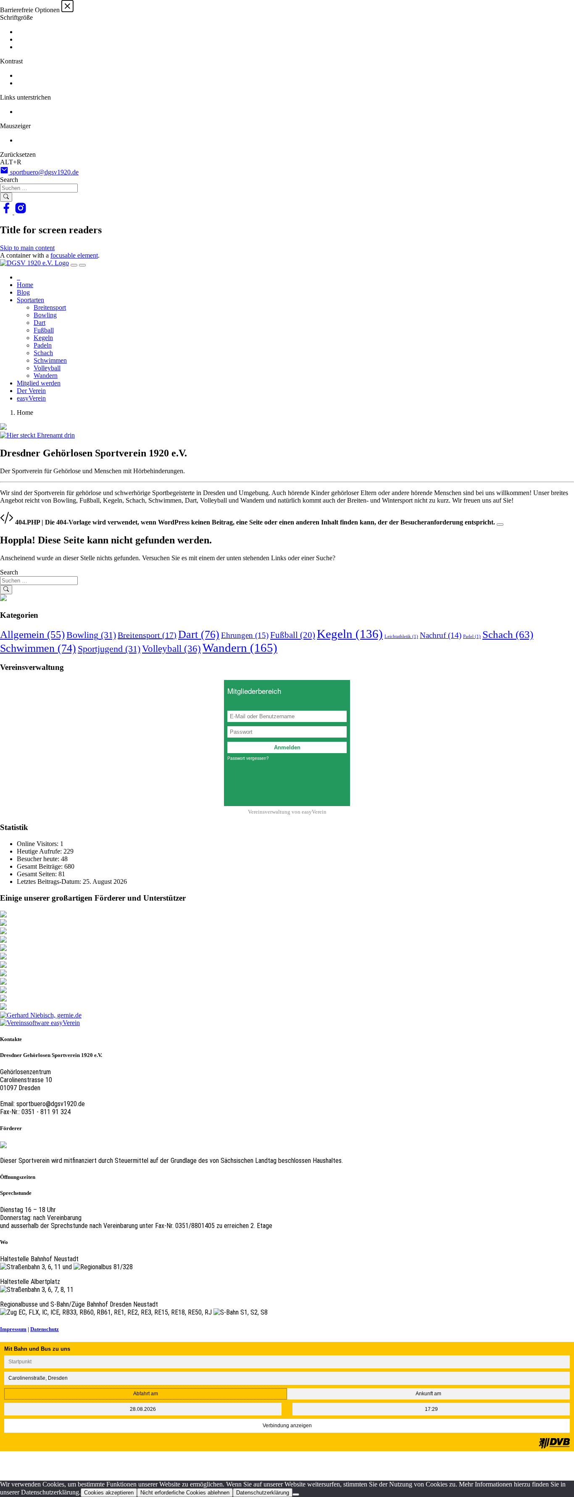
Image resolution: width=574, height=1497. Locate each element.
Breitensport (50, 307)
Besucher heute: (39, 858)
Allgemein (32, 634)
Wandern (46, 375)
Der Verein (31, 390)
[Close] (500, 524)
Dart (39, 322)
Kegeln (43, 337)
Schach (43, 352)
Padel (472, 636)
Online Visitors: (38, 843)
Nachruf (440, 635)
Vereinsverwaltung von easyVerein (287, 812)
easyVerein (31, 398)
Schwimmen (50, 360)
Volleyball (47, 368)
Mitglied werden (39, 383)
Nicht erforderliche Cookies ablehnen (184, 1492)
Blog (23, 292)
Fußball (44, 330)
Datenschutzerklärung (262, 1492)
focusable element (74, 255)
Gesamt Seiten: (37, 874)
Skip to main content (27, 247)
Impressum (13, 1329)
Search (9, 179)
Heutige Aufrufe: (40, 851)
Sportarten (30, 299)
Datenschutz (44, 1329)
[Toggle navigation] (74, 265)
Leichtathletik (401, 636)
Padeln (43, 345)
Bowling (45, 315)
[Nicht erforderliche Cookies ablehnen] (295, 1494)
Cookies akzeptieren (109, 1492)
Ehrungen (245, 635)
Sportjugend (109, 648)
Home (25, 284)
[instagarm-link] (20, 212)
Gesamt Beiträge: (40, 866)
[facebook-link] (7, 212)
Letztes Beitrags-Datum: (50, 881)
